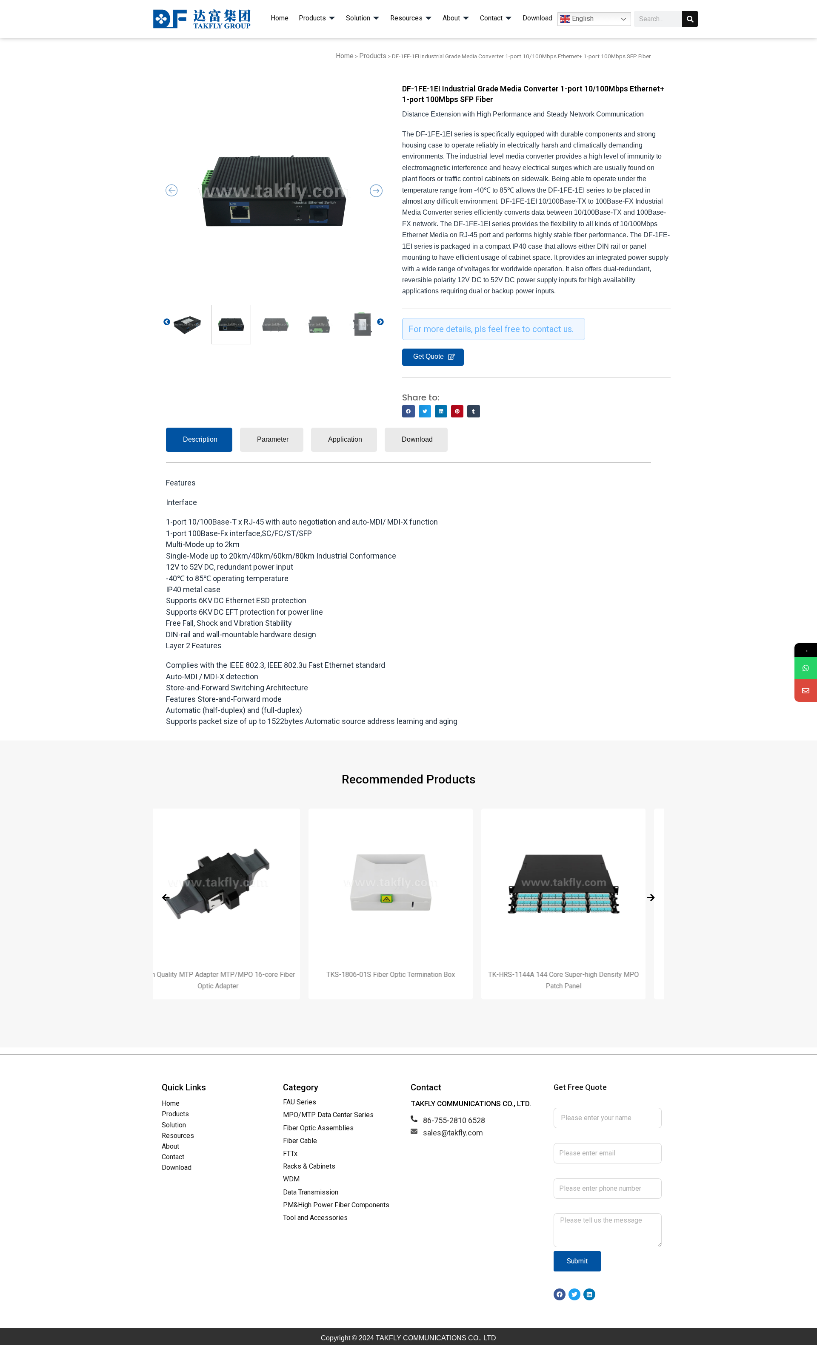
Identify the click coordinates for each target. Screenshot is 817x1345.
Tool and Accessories (315, 1218)
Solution (174, 1125)
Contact (173, 1157)
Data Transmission (310, 1192)
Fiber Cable (300, 1141)
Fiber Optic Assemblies (318, 1128)
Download (176, 1167)
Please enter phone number (600, 1172)
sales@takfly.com (453, 1132)
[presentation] (166, 897)
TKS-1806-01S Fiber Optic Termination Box (235, 974)
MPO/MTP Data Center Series (328, 1115)
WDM (291, 1179)
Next (384, 322)
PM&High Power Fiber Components (336, 1205)
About (170, 1146)
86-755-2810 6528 (454, 1120)
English (582, 18)
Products (372, 56)
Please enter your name (594, 1102)
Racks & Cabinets (309, 1166)
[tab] (199, 439)
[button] (408, 411)
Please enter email (585, 1136)
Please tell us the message (599, 1207)
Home (345, 56)
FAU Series (299, 1102)
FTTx (290, 1153)
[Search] (690, 19)
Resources (178, 1136)
